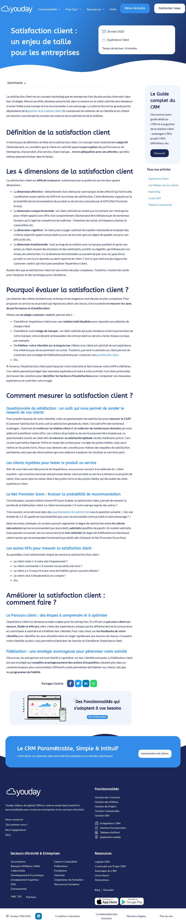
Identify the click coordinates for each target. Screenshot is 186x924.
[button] (135, 8)
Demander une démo (155, 753)
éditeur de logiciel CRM (28, 805)
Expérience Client (118, 39)
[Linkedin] (38, 916)
